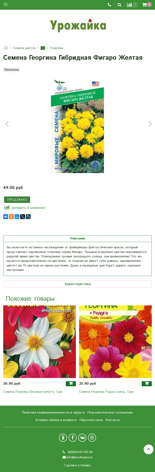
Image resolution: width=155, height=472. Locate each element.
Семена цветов (24, 48)
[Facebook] (73, 438)
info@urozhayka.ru (79, 457)
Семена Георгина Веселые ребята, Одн (32, 392)
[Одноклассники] (11, 216)
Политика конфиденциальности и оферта (53, 412)
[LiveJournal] (28, 216)
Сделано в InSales (77, 465)
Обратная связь (91, 420)
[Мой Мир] (17, 216)
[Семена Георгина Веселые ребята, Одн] (39, 341)
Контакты (113, 420)
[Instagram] (92, 438)
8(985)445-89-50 (80, 452)
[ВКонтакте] (5, 216)
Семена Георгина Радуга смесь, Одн (106, 392)
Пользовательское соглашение (110, 412)
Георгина (56, 48)
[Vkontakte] (82, 438)
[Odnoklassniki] (63, 438)
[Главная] (6, 48)
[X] (22, 216)
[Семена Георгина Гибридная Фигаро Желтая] (77, 124)
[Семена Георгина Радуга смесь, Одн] (115, 341)
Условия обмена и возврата (56, 420)
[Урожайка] (77, 24)
